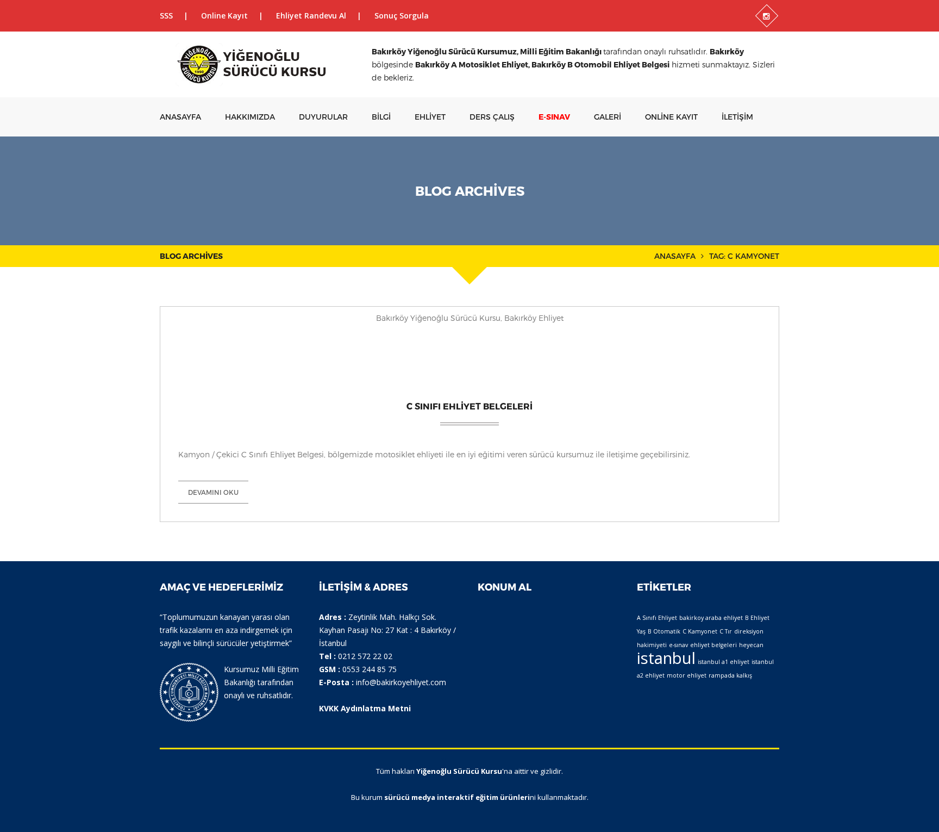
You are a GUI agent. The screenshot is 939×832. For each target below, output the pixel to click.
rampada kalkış (730, 675)
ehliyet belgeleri (713, 645)
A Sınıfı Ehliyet (657, 618)
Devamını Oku (213, 492)
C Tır (725, 631)
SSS (166, 15)
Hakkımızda (250, 116)
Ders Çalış (492, 116)
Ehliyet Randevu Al (311, 15)
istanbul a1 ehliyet (723, 662)
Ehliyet (430, 116)
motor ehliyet (686, 675)
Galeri (607, 116)
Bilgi (381, 116)
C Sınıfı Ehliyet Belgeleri (469, 406)
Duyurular (323, 116)
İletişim (737, 116)
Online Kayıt (224, 15)
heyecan (751, 645)
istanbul (666, 658)
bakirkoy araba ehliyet (711, 618)
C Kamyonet (700, 631)
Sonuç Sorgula (401, 15)
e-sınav (678, 645)
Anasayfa (180, 116)
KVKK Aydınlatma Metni (365, 708)
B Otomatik (664, 631)
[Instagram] (766, 15)
